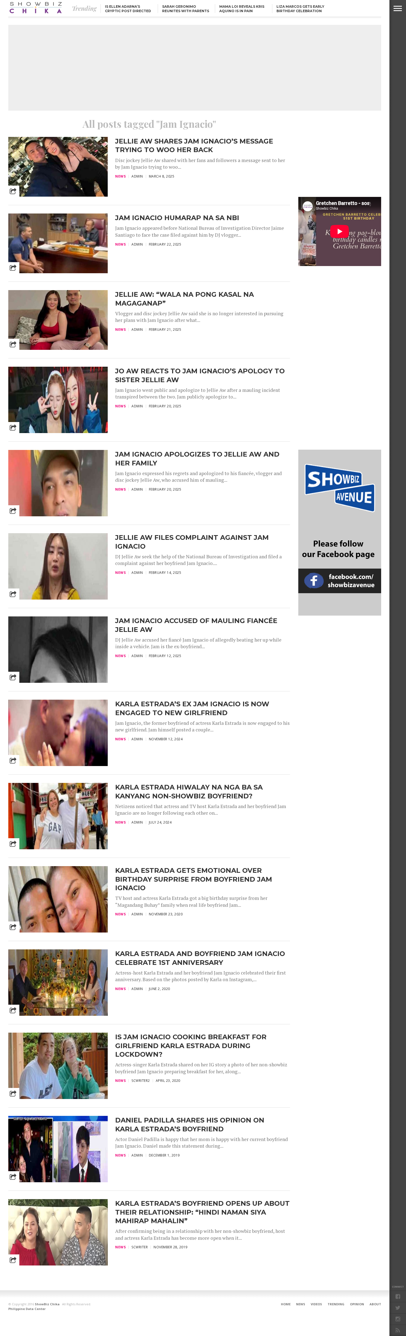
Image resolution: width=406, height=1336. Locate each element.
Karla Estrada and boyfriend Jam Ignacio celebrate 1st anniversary (200, 958)
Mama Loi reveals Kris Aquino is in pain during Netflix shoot (242, 10)
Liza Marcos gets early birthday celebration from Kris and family (300, 10)
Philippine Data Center (27, 1309)
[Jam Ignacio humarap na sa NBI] (58, 271)
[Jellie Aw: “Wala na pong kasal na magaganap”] (58, 348)
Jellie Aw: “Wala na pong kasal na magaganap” (184, 298)
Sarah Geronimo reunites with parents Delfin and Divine (185, 10)
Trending (336, 1304)
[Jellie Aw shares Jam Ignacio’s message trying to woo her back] (58, 195)
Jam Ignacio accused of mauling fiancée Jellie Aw (196, 625)
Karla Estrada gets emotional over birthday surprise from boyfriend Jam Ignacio (193, 879)
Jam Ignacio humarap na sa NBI (177, 218)
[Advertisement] (194, 67)
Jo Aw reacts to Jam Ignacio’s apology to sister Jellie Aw (200, 375)
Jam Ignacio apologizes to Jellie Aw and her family (197, 458)
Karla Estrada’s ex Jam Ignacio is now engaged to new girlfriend (192, 708)
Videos (316, 1304)
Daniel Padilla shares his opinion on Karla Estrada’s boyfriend (189, 1124)
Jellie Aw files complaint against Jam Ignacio (192, 541)
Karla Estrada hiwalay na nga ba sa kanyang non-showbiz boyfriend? (189, 791)
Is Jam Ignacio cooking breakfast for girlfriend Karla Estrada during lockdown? (191, 1045)
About (375, 1304)
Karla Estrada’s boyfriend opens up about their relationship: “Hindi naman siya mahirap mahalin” (202, 1212)
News (300, 1304)
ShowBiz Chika (47, 1304)
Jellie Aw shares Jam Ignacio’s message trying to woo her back (194, 145)
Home (286, 1304)
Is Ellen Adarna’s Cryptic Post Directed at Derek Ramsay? (128, 10)
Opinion (357, 1304)
